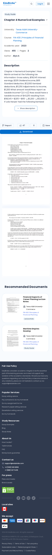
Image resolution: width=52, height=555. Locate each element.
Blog (3, 428)
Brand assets (7, 483)
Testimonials (7, 446)
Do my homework (8, 414)
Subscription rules (9, 547)
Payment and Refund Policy (12, 551)
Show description (27, 108)
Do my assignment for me (12, 403)
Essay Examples (8, 424)
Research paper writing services (14, 407)
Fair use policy (32, 543)
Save (47, 125)
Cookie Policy (30, 551)
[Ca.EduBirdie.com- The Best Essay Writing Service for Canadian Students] (4, 510)
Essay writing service (10, 396)
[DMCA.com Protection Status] (26, 490)
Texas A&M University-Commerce (27, 31)
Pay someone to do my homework (15, 400)
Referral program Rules (27, 547)
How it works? (7, 442)
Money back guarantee (11, 453)
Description (11, 65)
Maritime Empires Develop (31, 330)
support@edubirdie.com (11, 383)
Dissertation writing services (12, 410)
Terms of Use (19, 543)
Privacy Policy (7, 543)
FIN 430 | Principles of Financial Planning (28, 39)
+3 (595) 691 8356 (12, 467)
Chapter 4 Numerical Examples (24, 20)
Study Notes (6, 432)
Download (28, 131)
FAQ (3, 449)
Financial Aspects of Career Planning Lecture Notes (34, 299)
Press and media (8, 479)
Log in (40, 4)
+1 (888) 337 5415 (11, 470)
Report (8, 125)
